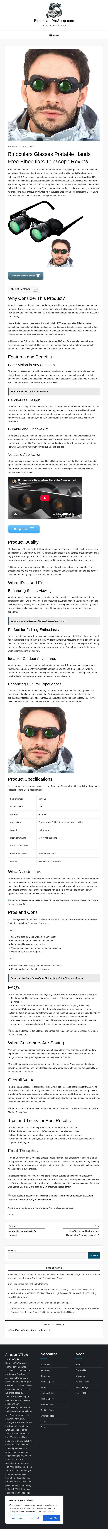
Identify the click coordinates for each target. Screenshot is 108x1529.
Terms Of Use (81, 1393)
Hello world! (44, 1330)
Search (12, 1250)
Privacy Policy (82, 1382)
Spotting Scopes (48, 1410)
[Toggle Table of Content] (34, 289)
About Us (79, 1365)
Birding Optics (47, 1382)
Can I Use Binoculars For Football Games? (28, 1284)
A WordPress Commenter (21, 1330)
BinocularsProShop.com (54, 21)
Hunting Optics (47, 1393)
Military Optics (47, 1399)
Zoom (11, 1215)
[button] (54, 35)
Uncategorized (47, 1416)
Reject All (34, 1518)
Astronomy (45, 1365)
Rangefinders (46, 1404)
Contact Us (80, 1370)
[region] (34, 1510)
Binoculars (45, 1376)
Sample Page (81, 1387)
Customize (17, 1518)
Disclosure (80, 1376)
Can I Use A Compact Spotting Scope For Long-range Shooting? (38, 1303)
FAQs (43, 1387)
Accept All (51, 1518)
